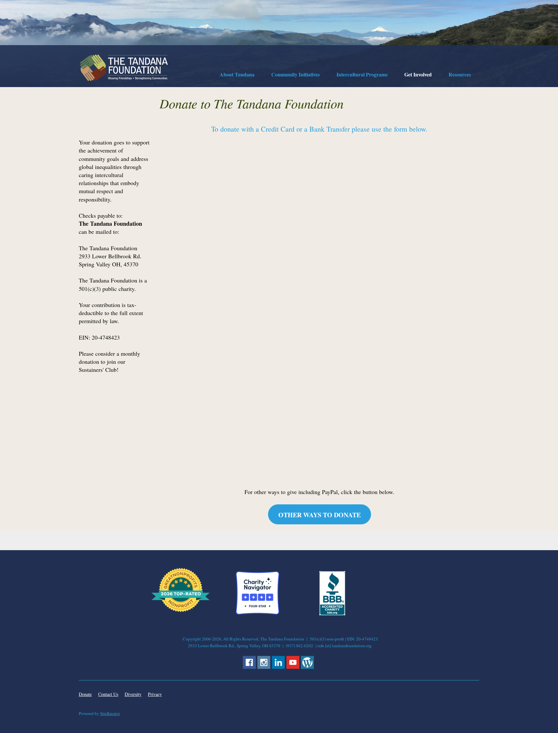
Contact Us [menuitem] (108, 694)
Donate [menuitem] (85, 694)
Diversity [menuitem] (133, 694)
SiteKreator (110, 713)
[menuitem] (237, 75)
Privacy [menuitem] (155, 694)
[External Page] (332, 613)
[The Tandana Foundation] (124, 68)
